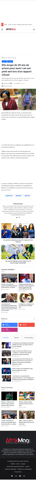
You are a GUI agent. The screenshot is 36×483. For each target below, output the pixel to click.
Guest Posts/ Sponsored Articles (15, 466)
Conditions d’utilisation (10, 469)
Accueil (5, 57)
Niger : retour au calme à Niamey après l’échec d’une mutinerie (26, 422)
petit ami (9, 195)
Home (17, 463)
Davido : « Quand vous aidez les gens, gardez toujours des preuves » (7, 403)
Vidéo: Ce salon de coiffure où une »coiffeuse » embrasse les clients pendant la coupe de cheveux (22, 352)
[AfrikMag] (11, 29)
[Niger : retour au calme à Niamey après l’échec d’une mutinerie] (27, 414)
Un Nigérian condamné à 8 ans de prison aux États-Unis (26, 305)
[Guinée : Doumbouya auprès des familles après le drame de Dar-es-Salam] (9, 278)
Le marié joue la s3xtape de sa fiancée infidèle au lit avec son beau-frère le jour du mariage (23, 344)
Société (10, 57)
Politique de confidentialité (24, 469)
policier (19, 195)
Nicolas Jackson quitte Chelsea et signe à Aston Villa (26, 403)
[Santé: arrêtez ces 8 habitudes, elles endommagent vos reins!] (6, 371)
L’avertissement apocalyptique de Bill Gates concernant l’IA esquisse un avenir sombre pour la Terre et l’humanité (9, 307)
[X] (19, 217)
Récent (16, 337)
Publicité (13, 463)
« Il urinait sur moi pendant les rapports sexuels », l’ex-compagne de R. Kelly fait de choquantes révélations (23, 377)
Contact (27, 466)
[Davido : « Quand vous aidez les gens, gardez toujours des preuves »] (9, 396)
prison (28, 195)
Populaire (6, 337)
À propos (23, 463)
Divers (14, 57)
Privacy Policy (18, 471)
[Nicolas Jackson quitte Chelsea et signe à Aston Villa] (27, 396)
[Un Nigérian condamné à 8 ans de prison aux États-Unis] (27, 297)
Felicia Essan (6, 83)
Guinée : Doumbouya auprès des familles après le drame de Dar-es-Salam (9, 285)
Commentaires (28, 337)
